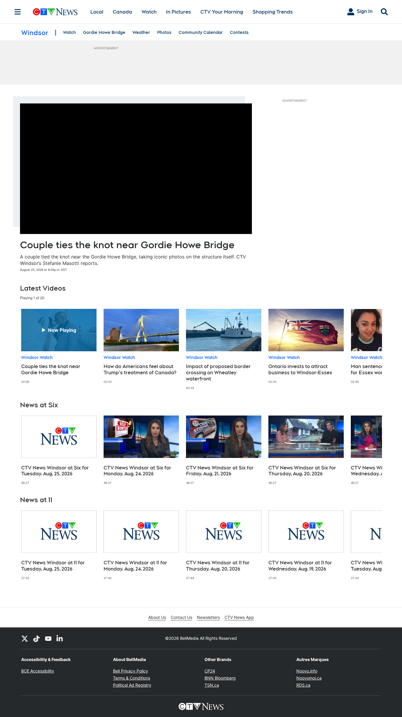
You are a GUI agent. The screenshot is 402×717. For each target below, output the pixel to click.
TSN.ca (212, 685)
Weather (141, 32)
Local (96, 12)
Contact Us (181, 617)
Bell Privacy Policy (130, 670)
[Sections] (18, 12)
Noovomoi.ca (309, 677)
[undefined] (59, 346)
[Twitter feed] (24, 638)
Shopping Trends (273, 12)
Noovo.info (306, 670)
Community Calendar (201, 32)
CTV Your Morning (221, 12)
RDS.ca (303, 685)
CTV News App (239, 617)
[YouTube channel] (48, 638)
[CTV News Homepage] (55, 11)
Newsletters (208, 617)
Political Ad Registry (132, 685)
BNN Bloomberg (220, 677)
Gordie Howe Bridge (104, 32)
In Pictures (178, 12)
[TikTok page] (36, 638)
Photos (164, 32)
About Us (157, 617)
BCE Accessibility (37, 670)
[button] (370, 349)
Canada (122, 12)
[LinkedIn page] (60, 638)
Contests (239, 32)
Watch (149, 12)
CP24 (210, 670)
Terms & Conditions (131, 677)
